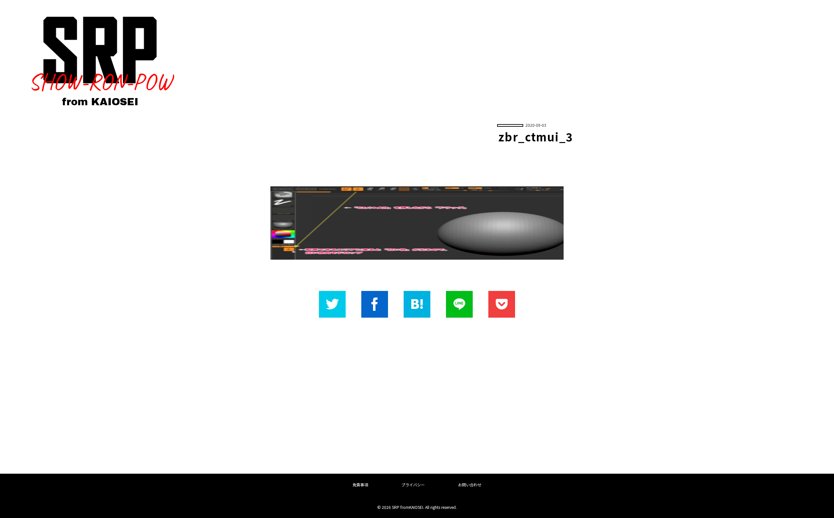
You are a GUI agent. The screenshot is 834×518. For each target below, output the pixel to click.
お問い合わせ (470, 484)
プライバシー (413, 484)
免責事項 (360, 484)
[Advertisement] (417, 394)
